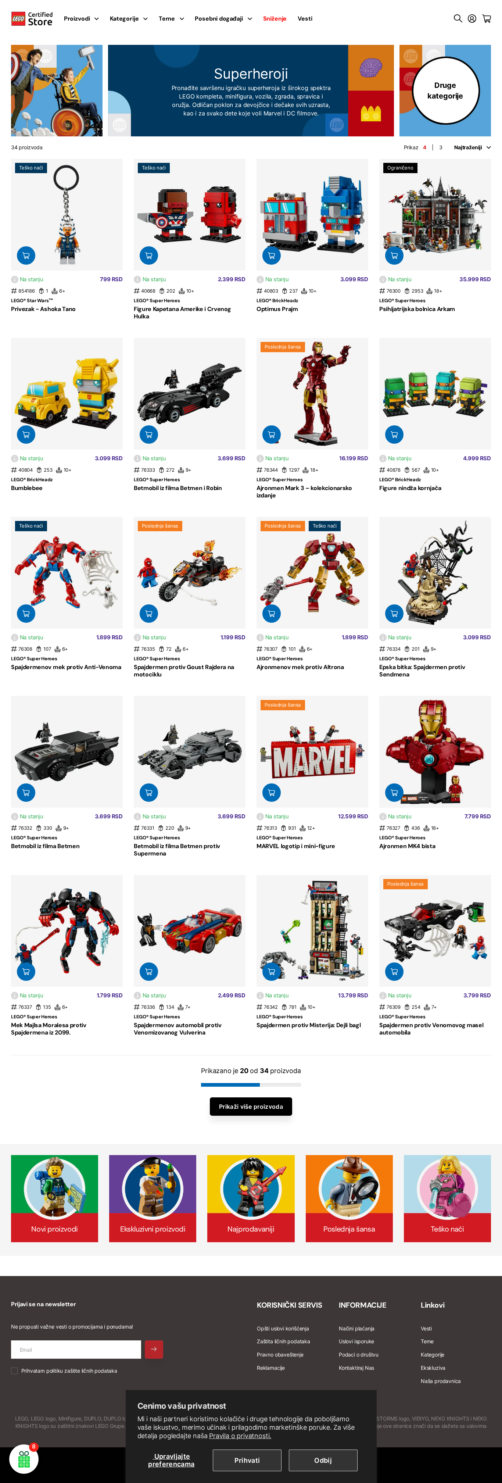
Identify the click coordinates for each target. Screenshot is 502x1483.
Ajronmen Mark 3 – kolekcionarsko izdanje (304, 491)
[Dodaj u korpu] (26, 255)
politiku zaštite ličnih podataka (81, 1371)
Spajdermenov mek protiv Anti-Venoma (66, 667)
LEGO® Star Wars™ (32, 300)
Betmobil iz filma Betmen (45, 846)
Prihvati (247, 1460)
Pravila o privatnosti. (240, 1436)
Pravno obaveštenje (280, 1354)
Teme (167, 18)
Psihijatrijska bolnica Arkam (417, 309)
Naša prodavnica (441, 1381)
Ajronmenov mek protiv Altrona (300, 667)
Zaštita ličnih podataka (283, 1341)
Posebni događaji (219, 18)
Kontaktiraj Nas (356, 1368)
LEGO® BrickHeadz (277, 300)
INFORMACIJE (363, 1305)
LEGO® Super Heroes (157, 300)
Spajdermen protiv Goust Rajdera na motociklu (184, 670)
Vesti (305, 18)
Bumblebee (27, 488)
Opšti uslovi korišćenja (283, 1328)
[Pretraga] (458, 19)
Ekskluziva (433, 1368)
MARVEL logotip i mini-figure (296, 846)
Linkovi (432, 1305)
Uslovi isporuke (356, 1341)
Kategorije (124, 18)
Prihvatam (69, 1371)
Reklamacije (271, 1368)
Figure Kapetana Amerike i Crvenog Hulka (182, 312)
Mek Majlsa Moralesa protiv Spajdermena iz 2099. (48, 1028)
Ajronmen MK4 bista (407, 846)
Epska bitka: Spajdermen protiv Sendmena (422, 670)
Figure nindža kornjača (410, 488)
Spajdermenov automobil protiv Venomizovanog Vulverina (178, 1028)
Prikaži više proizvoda (251, 1106)
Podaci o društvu (359, 1354)
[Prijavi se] (472, 19)
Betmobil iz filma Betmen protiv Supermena (177, 849)
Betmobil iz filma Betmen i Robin (178, 488)
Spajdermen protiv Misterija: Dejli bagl (309, 1025)
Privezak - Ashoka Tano (43, 309)
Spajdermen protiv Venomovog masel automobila (431, 1028)
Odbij (323, 1460)
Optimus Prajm (277, 309)
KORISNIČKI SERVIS (289, 1305)
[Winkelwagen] (486, 19)
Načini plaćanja (356, 1328)
